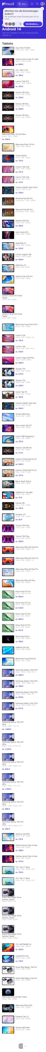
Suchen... (25, 4)
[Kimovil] (8, 4)
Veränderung (33, 24)
